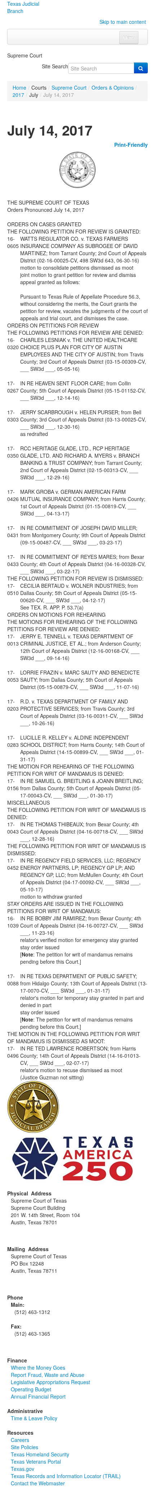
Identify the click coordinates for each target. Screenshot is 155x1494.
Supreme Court (69, 87)
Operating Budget (31, 1389)
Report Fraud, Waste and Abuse (47, 1374)
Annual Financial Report (38, 1396)
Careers (20, 1439)
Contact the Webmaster (38, 1483)
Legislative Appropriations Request (50, 1382)
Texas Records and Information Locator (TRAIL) (66, 1476)
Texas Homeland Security (40, 1454)
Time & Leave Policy (34, 1418)
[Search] (141, 68)
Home (19, 87)
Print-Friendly (131, 144)
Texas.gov (22, 1468)
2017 (18, 94)
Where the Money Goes (38, 1367)
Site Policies (24, 1447)
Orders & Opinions (113, 87)
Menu (128, 37)
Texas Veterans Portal (36, 1461)
